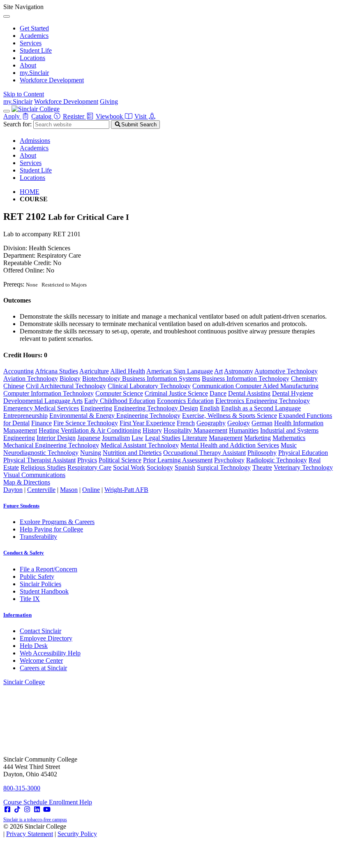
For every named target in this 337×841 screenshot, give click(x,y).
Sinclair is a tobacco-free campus (35, 819)
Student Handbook (44, 591)
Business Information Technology (245, 378)
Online (91, 489)
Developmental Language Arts (43, 400)
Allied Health (127, 371)
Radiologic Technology (276, 460)
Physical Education (303, 452)
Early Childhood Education (119, 400)
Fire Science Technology (85, 422)
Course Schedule (26, 802)
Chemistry (304, 378)
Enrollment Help (70, 802)
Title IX (30, 598)
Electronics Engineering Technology (262, 400)
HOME (29, 191)
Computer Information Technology (48, 393)
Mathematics (288, 437)
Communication (213, 385)
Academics (34, 35)
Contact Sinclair (40, 630)
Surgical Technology (224, 467)
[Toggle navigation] (6, 111)
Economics (172, 400)
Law (137, 437)
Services (31, 43)
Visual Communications (34, 474)
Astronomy (238, 371)
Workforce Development (52, 80)
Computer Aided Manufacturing (277, 385)
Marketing (257, 437)
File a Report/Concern (48, 569)
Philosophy (262, 452)
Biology (70, 378)
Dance (218, 393)
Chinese (13, 385)
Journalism (116, 437)
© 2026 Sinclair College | (50, 830)
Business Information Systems (161, 378)
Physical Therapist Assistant (39, 460)
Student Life (36, 50)
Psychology (229, 460)
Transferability (38, 536)
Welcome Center (41, 660)
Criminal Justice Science (176, 393)
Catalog (42, 116)
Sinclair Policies (40, 583)
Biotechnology (102, 378)
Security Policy (77, 833)
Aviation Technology (30, 378)
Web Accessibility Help (50, 653)
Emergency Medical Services (41, 408)
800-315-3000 (21, 788)
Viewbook (110, 116)
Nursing (90, 452)
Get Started (34, 28)
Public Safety (37, 576)
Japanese (88, 437)
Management (225, 437)
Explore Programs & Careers (57, 521)
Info (17, 615)
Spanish (185, 467)
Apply (12, 116)
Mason (69, 489)
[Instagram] (27, 809)
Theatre (262, 467)
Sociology (160, 467)
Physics (87, 460)
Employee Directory (46, 638)
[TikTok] (17, 809)
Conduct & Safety (23, 553)
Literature (194, 437)
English (209, 408)
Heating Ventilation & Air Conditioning (90, 430)
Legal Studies (162, 437)
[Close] (6, 16)
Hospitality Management (195, 430)
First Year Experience (147, 422)
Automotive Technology (286, 371)
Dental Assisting (249, 393)
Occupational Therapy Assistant (204, 452)
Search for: (17, 124)
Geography (211, 422)
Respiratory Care (89, 467)
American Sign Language (179, 371)
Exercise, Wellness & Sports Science (229, 415)
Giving (109, 101)
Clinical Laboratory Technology (149, 385)
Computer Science (119, 393)
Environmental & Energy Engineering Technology (114, 415)
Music (289, 445)
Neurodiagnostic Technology (40, 452)
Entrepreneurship (25, 415)
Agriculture (94, 371)
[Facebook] (7, 809)
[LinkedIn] (37, 809)
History (152, 430)
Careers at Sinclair (43, 667)
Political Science (120, 460)
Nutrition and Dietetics (132, 452)
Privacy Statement (29, 833)
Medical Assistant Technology (140, 445)
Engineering (96, 408)
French (186, 422)
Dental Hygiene (292, 393)
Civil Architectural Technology (66, 385)
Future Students (21, 506)
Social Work (129, 467)
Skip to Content (23, 94)
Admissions (35, 140)
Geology (238, 422)
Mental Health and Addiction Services (229, 445)
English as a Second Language (261, 408)
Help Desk (34, 645)
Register (74, 116)
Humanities (244, 430)
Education (200, 400)
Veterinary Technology (303, 467)
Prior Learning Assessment (177, 460)
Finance (41, 422)
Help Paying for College (51, 529)
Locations (32, 57)
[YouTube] (47, 809)
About (28, 65)
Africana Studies (56, 371)
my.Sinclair (34, 72)
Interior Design (56, 437)
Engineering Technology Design (156, 408)
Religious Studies (43, 467)
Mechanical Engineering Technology (51, 445)
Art (218, 371)
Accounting (18, 371)
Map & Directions (26, 482)
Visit (141, 116)
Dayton (13, 489)
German (262, 422)
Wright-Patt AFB (126, 489)
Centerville (41, 489)
